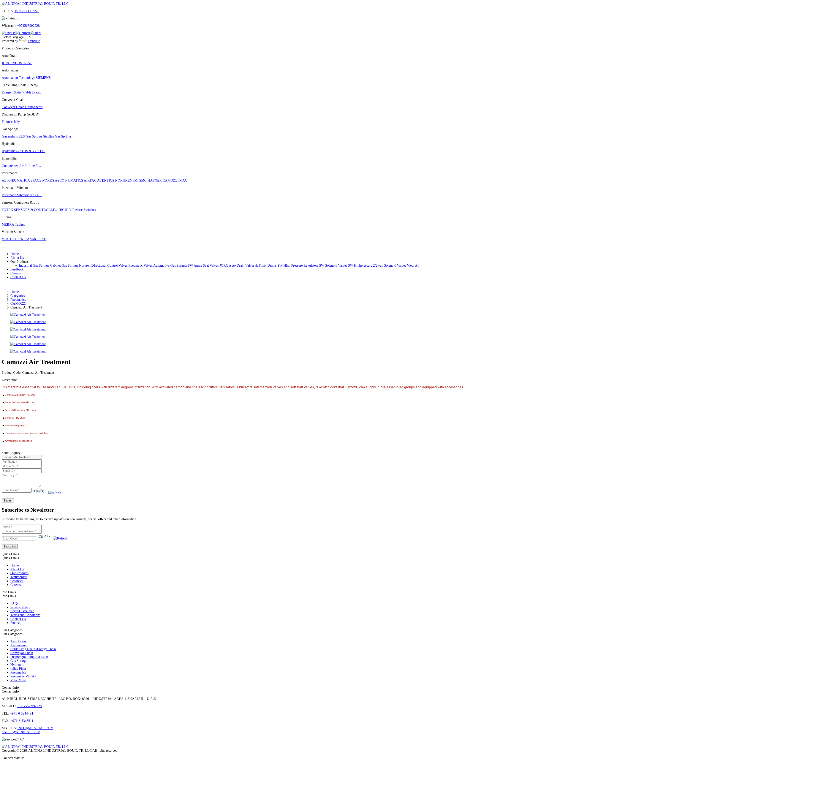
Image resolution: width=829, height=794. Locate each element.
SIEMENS (43, 77)
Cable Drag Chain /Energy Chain (33, 649)
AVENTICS (105, 180)
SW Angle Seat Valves (203, 265)
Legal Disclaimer (22, 611)
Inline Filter (18, 668)
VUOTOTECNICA (15, 239)
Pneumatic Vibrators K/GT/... (22, 195)
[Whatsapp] (414, 765)
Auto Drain (18, 641)
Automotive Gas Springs (170, 265)
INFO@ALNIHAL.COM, (35, 728)
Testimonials (18, 577)
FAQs (14, 603)
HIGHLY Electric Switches (77, 210)
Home (14, 254)
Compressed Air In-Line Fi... (21, 166)
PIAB (42, 239)
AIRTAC (90, 180)
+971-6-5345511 (21, 721)
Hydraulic (17, 664)
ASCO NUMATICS (69, 180)
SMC (143, 180)
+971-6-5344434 (21, 713)
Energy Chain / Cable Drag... (22, 92)
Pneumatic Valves (140, 265)
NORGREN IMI (126, 180)
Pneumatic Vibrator (23, 676)
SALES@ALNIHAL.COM (21, 732)
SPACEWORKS (42, 180)
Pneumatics (18, 299)
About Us (17, 257)
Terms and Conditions (25, 615)
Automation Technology (18, 77)
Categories (17, 295)
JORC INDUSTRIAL (17, 63)
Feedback (17, 269)
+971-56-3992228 (26, 11)
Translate (34, 41)
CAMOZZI (171, 180)
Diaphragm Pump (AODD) (29, 657)
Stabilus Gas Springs (57, 136)
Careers (15, 273)
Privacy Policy (20, 607)
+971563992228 (28, 25)
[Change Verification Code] (54, 493)
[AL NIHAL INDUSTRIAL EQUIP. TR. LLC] (35, 3)
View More (18, 680)
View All (413, 265)
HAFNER (154, 180)
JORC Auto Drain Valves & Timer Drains (248, 265)
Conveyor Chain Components (22, 107)
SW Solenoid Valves (333, 265)
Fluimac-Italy (11, 121)
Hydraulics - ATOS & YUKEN (23, 151)
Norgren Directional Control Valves (103, 265)
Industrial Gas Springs (34, 265)
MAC (183, 180)
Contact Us (18, 277)
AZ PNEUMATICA (16, 180)
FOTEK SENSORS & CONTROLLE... (30, 210)
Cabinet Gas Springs (64, 265)
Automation (18, 645)
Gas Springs (18, 661)
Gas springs (10, 136)
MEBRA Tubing (13, 224)
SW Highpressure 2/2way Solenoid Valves (377, 265)
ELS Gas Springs (30, 136)
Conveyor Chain (21, 653)
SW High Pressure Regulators (297, 265)
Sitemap (15, 623)
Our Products (19, 261)
